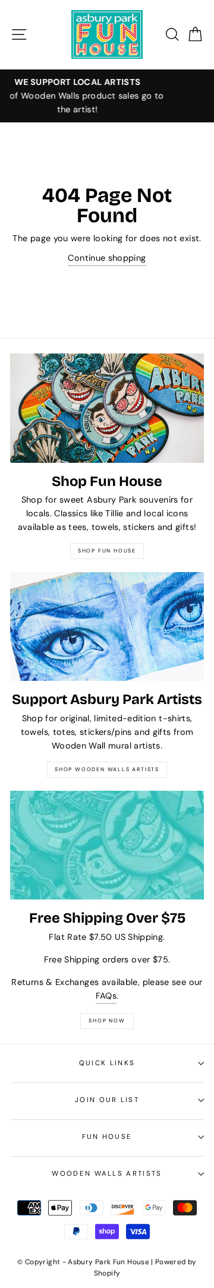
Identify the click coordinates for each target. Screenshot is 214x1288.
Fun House (107, 1136)
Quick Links (107, 1063)
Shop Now (107, 1020)
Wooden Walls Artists (107, 1173)
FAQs (106, 995)
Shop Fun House (107, 550)
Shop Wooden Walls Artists (107, 769)
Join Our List (107, 1100)
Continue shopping (107, 257)
